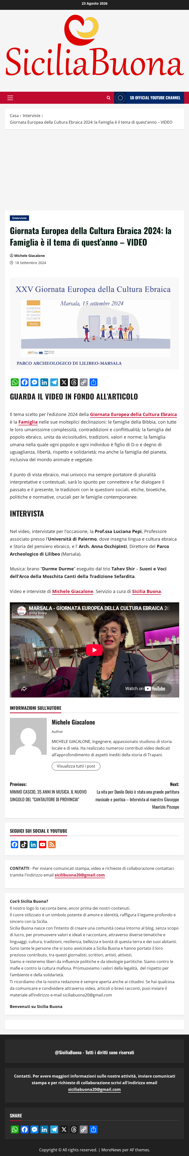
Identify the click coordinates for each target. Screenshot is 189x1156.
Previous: (48, 791)
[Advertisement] (94, 168)
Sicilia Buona (146, 591)
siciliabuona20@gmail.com (94, 1089)
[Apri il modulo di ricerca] (108, 98)
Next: (137, 795)
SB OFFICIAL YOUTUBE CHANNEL (155, 97)
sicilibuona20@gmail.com (80, 875)
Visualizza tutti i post (76, 766)
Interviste (19, 218)
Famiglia (28, 422)
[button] (10, 97)
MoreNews (111, 1150)
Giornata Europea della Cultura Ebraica (133, 414)
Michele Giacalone (29, 255)
